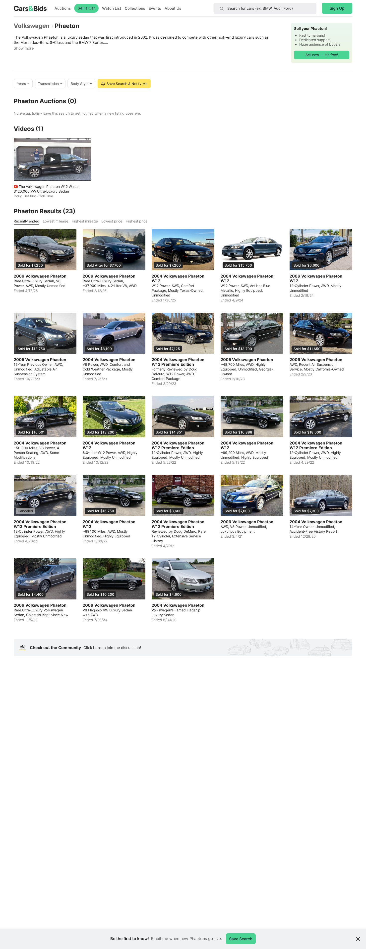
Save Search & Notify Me (127, 83)
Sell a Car (86, 8)
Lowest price (111, 221)
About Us (173, 8)
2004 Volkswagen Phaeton (109, 359)
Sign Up (337, 8)
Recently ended (26, 221)
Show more (24, 48)
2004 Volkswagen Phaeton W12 (178, 278)
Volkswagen (32, 26)
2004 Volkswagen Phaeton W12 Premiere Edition (178, 362)
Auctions (63, 8)
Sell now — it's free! (321, 55)
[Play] (52, 159)
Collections (135, 8)
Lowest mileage (55, 221)
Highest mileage (85, 221)
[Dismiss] (358, 939)
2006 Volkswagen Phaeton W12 (316, 278)
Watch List (111, 8)
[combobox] (265, 8)
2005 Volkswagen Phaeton (40, 359)
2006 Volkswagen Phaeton (40, 276)
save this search (56, 113)
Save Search (240, 938)
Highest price (136, 221)
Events (155, 8)
